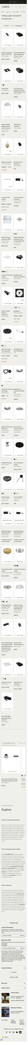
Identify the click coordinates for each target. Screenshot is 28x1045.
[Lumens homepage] (6, 7)
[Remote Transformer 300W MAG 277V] (19, 513)
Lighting (8, 11)
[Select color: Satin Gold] (19, 307)
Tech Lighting (12, 875)
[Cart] (20, 7)
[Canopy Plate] (7, 70)
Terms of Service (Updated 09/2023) (22, 1022)
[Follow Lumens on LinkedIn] (20, 1032)
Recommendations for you (8, 743)
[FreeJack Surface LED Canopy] (7, 551)
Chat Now (14, 972)
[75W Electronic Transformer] (19, 106)
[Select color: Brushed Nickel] (2, 85)
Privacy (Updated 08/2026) (13, 1021)
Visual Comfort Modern (7, 572)
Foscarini (4, 201)
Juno (15, 352)
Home (3, 11)
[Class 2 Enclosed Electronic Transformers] (7, 293)
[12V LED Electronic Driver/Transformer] (19, 331)
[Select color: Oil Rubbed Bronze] (2, 345)
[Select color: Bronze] (14, 493)
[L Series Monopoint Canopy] (19, 445)
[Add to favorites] (3, 45)
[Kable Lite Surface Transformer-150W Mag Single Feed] (19, 587)
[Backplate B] (19, 293)
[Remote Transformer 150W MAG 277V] (7, 513)
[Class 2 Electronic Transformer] (19, 664)
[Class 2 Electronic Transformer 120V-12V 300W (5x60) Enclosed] (19, 70)
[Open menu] (23, 6)
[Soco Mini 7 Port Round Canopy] (19, 551)
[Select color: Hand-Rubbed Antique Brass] (16, 493)
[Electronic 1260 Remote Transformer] (19, 625)
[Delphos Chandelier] (7, 144)
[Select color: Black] (3, 85)
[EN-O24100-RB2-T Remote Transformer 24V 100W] (7, 698)
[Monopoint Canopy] (7, 664)
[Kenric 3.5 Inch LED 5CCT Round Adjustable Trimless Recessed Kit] (11, 756)
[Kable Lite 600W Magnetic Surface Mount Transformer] (7, 106)
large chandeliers (11, 868)
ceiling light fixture (8, 854)
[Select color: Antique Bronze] (16, 233)
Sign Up (22, 935)
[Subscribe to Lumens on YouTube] (17, 1032)
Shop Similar (8, 45)
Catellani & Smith (18, 312)
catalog (20, 1011)
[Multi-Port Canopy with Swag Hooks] (7, 331)
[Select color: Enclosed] (2, 49)
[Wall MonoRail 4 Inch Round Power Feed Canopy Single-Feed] (19, 219)
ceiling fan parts (20, 894)
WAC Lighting (5, 56)
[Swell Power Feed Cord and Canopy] (7, 371)
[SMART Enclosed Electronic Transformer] (19, 257)
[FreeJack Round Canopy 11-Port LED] (19, 409)
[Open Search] (16, 7)
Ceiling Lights (15, 11)
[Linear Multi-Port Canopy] (7, 179)
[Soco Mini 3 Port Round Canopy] (7, 257)
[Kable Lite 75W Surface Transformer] (7, 409)
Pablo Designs (5, 392)
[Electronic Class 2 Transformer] (19, 144)
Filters (7, 25)
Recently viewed (22, 743)
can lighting (21, 904)
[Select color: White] (5, 85)
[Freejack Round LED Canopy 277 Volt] (7, 587)
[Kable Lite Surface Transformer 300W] (7, 219)
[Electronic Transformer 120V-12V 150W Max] (7, 34)
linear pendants (14, 866)
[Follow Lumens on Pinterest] (10, 1032)
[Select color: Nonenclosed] (3, 49)
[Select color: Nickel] (17, 307)
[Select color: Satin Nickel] (14, 233)
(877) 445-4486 (14, 977)
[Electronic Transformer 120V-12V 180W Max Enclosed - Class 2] (19, 34)
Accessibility (5, 1020)
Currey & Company (6, 164)
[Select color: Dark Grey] (25, 775)
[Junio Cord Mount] (19, 479)
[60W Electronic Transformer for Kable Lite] (19, 371)
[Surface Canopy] (7, 479)
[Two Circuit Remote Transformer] (19, 179)
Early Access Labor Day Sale (14, 2)
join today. (18, 997)
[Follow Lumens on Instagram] (13, 1032)
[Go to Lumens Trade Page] (5, 998)
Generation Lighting (7, 352)
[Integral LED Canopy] (7, 445)
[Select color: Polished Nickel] (5, 345)
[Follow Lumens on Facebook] (6, 1032)
